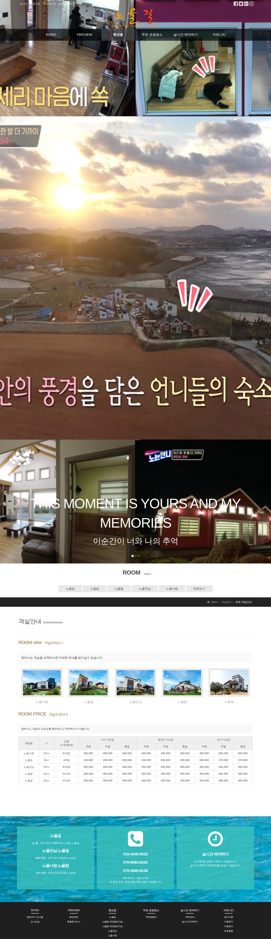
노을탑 (118, 588)
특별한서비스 (73, 921)
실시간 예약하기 (185, 34)
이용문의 (228, 926)
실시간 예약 (65, 3)
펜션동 (118, 34)
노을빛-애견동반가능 (112, 921)
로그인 (23, 3)
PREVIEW (84, 34)
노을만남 (145, 588)
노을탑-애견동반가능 (112, 926)
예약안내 (189, 917)
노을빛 (94, 588)
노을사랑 (172, 588)
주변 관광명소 (152, 34)
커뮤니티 (219, 34)
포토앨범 (228, 931)
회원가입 (35, 3)
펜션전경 (73, 917)
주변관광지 (151, 917)
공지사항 (228, 917)
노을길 (70, 588)
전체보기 (199, 588)
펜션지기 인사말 (35, 917)
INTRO (51, 34)
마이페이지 (49, 3)
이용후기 (228, 921)
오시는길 (35, 921)
